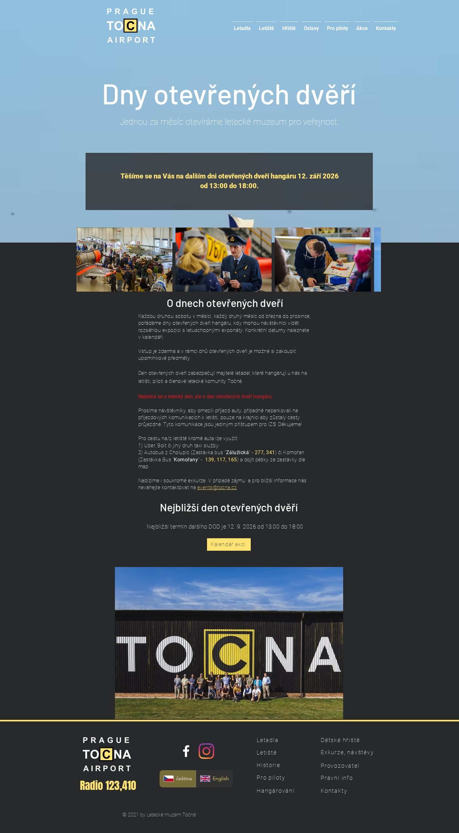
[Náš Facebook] (186, 751)
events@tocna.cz (217, 487)
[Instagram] (206, 751)
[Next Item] (370, 259)
